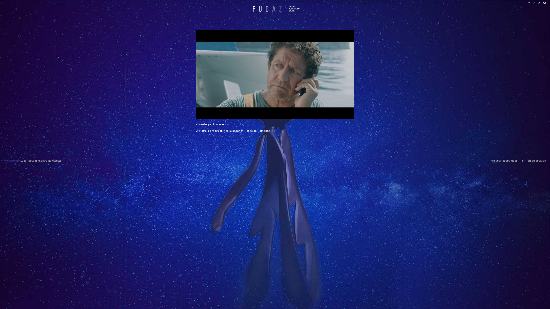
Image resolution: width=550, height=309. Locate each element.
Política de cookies (533, 160)
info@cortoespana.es (503, 160)
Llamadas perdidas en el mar (212, 124)
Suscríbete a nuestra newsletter (41, 160)
